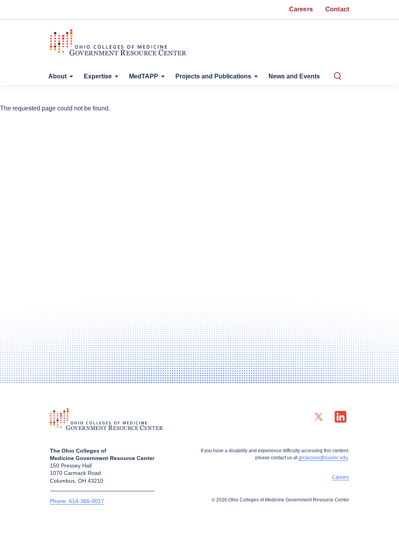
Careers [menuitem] (301, 9)
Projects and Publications (213, 76)
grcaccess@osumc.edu (323, 457)
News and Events (294, 76)
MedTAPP (143, 76)
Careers (340, 477)
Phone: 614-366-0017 (77, 501)
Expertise (98, 76)
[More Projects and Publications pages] (254, 78)
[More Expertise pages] (115, 78)
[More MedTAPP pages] (161, 78)
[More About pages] (70, 78)
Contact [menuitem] (337, 9)
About (57, 76)
